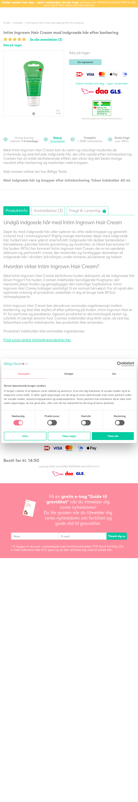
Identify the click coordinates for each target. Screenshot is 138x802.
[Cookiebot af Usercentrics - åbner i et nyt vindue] (119, 363)
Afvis (25, 436)
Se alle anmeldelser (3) (46, 39)
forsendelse (57, 139)
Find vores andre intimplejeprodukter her (37, 340)
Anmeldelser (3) (48, 210)
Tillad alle (112, 436)
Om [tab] (114, 373)
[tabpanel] (33, 83)
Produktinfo (16, 210)
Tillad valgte (69, 436)
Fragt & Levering (86, 209)
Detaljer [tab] (69, 373)
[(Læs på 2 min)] (104, 211)
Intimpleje (18, 22)
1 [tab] (33, 113)
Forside (6, 22)
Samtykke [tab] (24, 373)
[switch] (52, 422)
